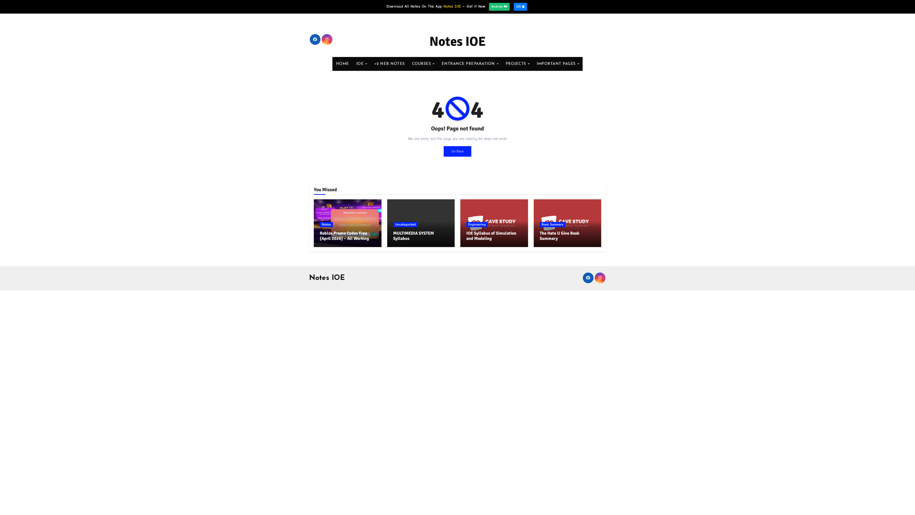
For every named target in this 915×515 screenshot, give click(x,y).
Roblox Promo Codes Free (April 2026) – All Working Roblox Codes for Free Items (346, 238)
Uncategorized (405, 224)
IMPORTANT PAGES (557, 64)
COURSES (422, 64)
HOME (342, 64)
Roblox (326, 224)
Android (497, 7)
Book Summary (552, 224)
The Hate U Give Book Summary (559, 236)
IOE (360, 64)
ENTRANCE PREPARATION (469, 64)
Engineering (477, 224)
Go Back (457, 151)
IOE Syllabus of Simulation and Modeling (491, 236)
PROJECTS (517, 64)
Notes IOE (457, 41)
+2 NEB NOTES (389, 64)
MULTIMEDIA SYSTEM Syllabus (413, 236)
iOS (519, 7)
